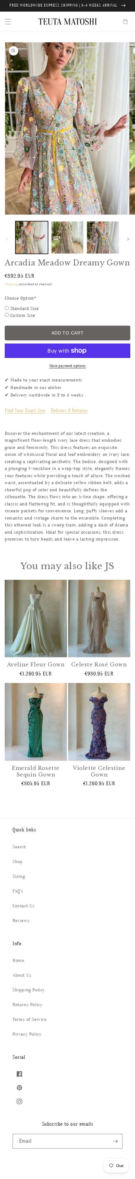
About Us (22, 975)
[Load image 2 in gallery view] (67, 237)
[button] (8, 22)
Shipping (11, 284)
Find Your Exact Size (25, 410)
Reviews (21, 920)
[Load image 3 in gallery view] (103, 237)
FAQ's (18, 891)
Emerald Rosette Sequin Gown (36, 771)
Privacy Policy (27, 1034)
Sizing (19, 876)
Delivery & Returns (69, 410)
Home (18, 960)
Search (19, 847)
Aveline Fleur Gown (36, 664)
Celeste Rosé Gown (99, 664)
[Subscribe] (115, 1141)
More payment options (67, 366)
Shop (18, 861)
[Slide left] (7, 239)
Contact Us (24, 906)
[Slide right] (128, 239)
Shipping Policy (29, 990)
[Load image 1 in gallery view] (31, 237)
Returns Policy (27, 1004)
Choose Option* (20, 298)
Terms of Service (30, 1019)
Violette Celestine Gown (99, 771)
